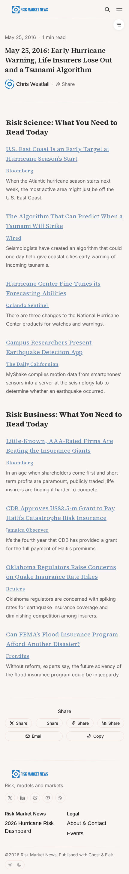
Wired (13, 238)
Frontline (17, 656)
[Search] (107, 9)
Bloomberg (19, 462)
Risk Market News (38, 854)
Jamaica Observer (27, 530)
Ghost (94, 854)
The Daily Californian (32, 364)
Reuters (15, 588)
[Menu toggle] (119, 9)
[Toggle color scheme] (15, 864)
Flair (109, 854)
